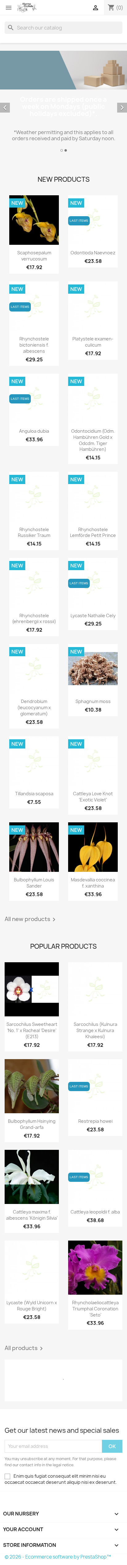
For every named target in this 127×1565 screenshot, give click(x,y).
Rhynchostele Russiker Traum (34, 532)
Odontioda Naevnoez (93, 253)
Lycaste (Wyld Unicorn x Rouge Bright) (31, 1306)
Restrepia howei (95, 1121)
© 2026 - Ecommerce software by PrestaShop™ (58, 1557)
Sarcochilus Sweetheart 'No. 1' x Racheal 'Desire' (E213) (31, 1030)
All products (25, 1348)
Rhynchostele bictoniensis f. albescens (34, 345)
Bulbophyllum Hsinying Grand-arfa (31, 1124)
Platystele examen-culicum (92, 342)
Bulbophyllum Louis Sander (34, 883)
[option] (63, 102)
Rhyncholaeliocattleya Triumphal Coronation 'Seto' (95, 1309)
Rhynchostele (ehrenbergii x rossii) (34, 619)
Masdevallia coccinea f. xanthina (93, 883)
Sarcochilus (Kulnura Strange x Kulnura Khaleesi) (95, 1030)
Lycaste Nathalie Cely (93, 615)
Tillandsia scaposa (34, 793)
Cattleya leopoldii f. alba (95, 1212)
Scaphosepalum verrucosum (34, 256)
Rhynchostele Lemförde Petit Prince (93, 532)
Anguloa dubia (34, 431)
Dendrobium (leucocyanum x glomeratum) (34, 707)
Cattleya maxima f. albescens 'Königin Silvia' (32, 1215)
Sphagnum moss (93, 701)
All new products (31, 919)
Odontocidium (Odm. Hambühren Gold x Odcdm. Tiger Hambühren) (93, 440)
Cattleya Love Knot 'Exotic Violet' (93, 797)
